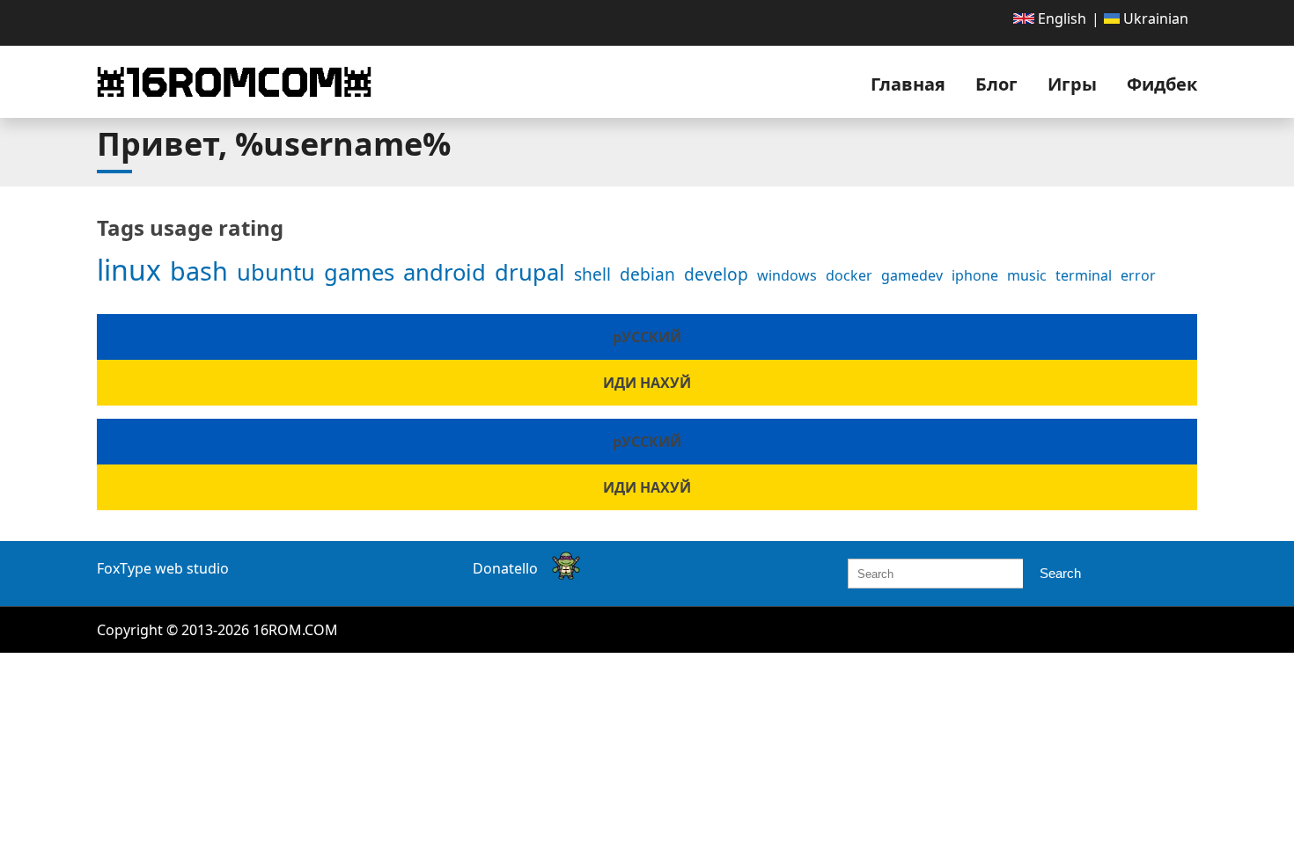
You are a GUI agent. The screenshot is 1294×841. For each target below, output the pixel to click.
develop (716, 274)
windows (787, 275)
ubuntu (276, 272)
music (1027, 275)
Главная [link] (908, 84)
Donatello (505, 568)
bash (199, 270)
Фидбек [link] (1162, 84)
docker (849, 275)
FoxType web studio (163, 568)
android (444, 272)
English (1060, 18)
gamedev (912, 275)
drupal (530, 272)
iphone (975, 275)
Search (1060, 573)
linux (129, 270)
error (1138, 275)
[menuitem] (1049, 18)
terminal (1083, 275)
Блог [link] (996, 84)
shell (592, 274)
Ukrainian (1154, 18)
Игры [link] (1072, 84)
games (359, 272)
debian (647, 274)
